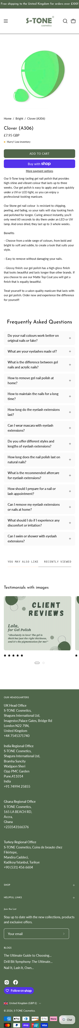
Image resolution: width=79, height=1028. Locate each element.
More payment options (39, 171)
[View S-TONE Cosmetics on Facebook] (15, 982)
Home (8, 118)
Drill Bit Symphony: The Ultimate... (28, 962)
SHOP (7, 885)
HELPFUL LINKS (13, 897)
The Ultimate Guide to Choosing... (28, 955)
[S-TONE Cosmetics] (39, 21)
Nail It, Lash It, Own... (19, 968)
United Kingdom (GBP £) (23, 1003)
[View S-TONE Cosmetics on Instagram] (7, 982)
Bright (19, 118)
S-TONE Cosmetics (24, 1010)
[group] (39, 4)
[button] (64, 21)
